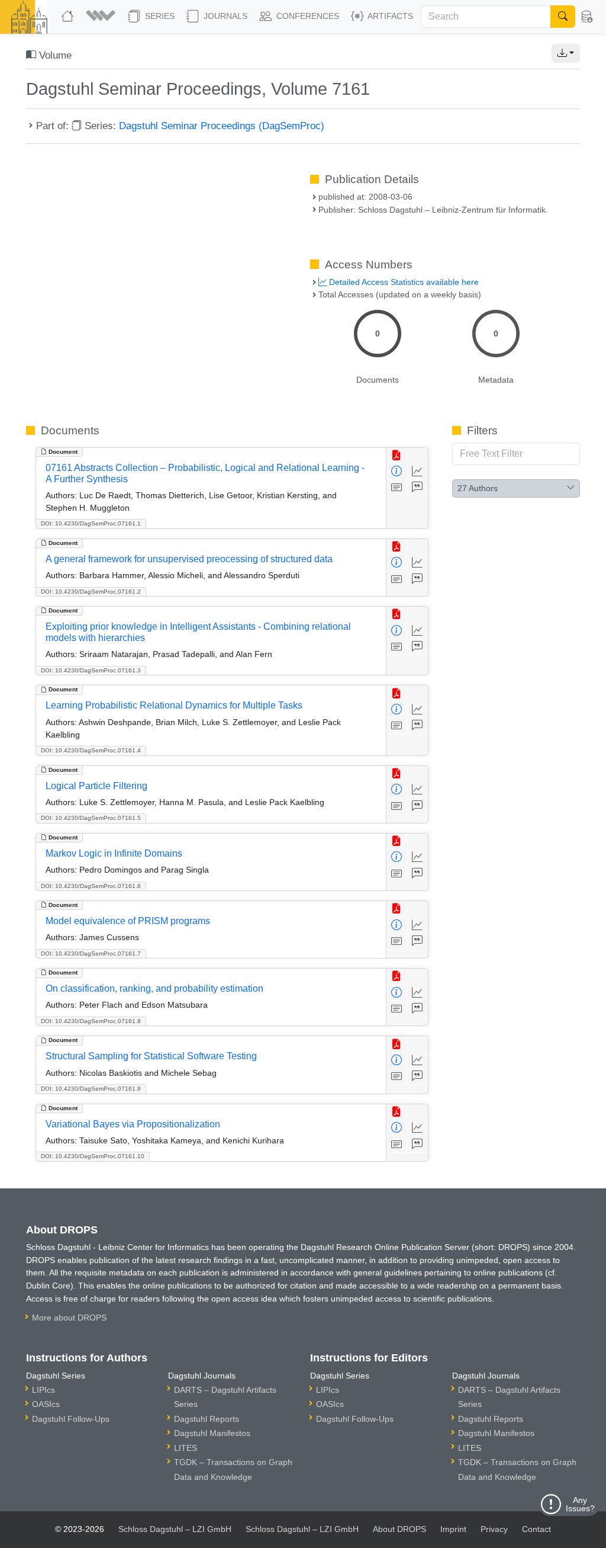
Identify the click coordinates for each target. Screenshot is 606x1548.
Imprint (453, 1529)
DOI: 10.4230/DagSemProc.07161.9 (91, 1088)
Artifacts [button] (389, 16)
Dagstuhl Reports (206, 1419)
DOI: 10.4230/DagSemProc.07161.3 (91, 670)
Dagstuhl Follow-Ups (70, 1419)
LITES (185, 1448)
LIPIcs (43, 1390)
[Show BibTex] (417, 488)
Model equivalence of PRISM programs (128, 921)
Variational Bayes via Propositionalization (133, 1124)
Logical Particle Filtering (96, 786)
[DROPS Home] (68, 16)
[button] (102, 16)
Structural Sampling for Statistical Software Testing (151, 1056)
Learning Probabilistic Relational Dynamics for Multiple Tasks (174, 705)
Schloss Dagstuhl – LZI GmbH (174, 1529)
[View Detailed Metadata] (396, 472)
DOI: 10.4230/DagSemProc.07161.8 (91, 1021)
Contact (536, 1529)
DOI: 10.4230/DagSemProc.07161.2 (91, 591)
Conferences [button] (306, 16)
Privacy (494, 1529)
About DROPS (399, 1529)
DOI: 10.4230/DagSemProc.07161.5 (91, 818)
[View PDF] (396, 456)
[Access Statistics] (417, 472)
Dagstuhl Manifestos (212, 1433)
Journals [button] (224, 16)
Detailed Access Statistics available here (403, 282)
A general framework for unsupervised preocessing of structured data (189, 559)
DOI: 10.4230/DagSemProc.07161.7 (91, 953)
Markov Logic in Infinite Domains (114, 853)
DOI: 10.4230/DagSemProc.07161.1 (91, 523)
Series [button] (159, 16)
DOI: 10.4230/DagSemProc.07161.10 (92, 1156)
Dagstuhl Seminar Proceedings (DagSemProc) (221, 126)
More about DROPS (69, 1317)
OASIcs (46, 1404)
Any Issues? (580, 1504)
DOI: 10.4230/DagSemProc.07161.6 (91, 886)
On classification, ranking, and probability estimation (154, 988)
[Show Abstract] (396, 488)
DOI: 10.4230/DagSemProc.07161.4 (91, 750)
